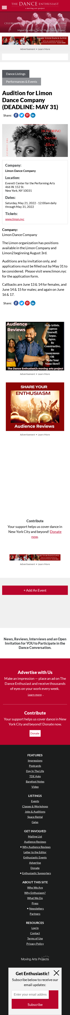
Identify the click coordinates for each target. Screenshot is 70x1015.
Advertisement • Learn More (35, 49)
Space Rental (35, 816)
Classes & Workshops (35, 806)
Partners (35, 913)
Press (35, 903)
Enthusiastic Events (35, 857)
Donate (35, 733)
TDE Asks (35, 776)
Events (35, 801)
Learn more (35, 694)
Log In (35, 928)
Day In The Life (35, 771)
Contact (35, 933)
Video (35, 786)
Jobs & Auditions (35, 811)
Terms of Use (35, 938)
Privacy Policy (35, 943)
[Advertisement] (35, 478)
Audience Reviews (35, 841)
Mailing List (35, 836)
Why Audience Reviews (36, 847)
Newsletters (36, 908)
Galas (35, 822)
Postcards (35, 765)
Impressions (35, 760)
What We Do (35, 898)
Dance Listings (15, 74)
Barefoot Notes (35, 781)
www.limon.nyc (14, 219)
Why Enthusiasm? (35, 892)
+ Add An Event (35, 590)
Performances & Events (21, 81)
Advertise (35, 862)
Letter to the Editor (35, 852)
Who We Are (35, 887)
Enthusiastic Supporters (36, 873)
